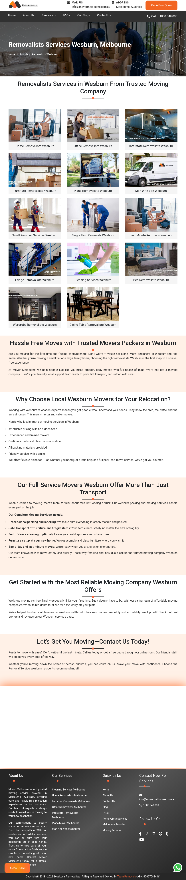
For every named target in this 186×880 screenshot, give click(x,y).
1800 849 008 (151, 805)
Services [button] (48, 15)
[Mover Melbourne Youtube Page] (141, 839)
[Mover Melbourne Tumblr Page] (167, 833)
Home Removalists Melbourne (69, 795)
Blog (105, 807)
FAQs (66, 15)
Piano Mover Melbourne (65, 823)
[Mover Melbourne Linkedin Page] (153, 833)
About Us (29, 15)
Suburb (23, 54)
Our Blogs (83, 15)
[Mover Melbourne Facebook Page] (140, 833)
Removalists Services (115, 818)
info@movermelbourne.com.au (91, 7)
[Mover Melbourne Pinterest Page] (160, 833)
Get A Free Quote (161, 5)
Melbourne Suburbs (114, 824)
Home (12, 15)
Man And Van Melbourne (66, 828)
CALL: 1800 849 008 (164, 16)
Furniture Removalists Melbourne (71, 801)
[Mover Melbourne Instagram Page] (146, 833)
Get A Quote (17, 867)
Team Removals (126, 876)
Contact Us (104, 15)
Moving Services (112, 830)
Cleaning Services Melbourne (68, 789)
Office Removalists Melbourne (69, 807)
